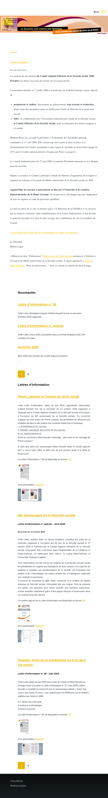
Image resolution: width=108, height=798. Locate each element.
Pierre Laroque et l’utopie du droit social (48, 396)
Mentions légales (18, 785)
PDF (69, 459)
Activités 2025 (28, 347)
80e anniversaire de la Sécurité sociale (46, 515)
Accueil (13, 52)
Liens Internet (16, 781)
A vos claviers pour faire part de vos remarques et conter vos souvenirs (44, 232)
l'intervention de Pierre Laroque (57, 255)
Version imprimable (19, 62)
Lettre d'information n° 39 (37, 304)
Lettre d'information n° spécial (40, 325)
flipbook (39, 485)
